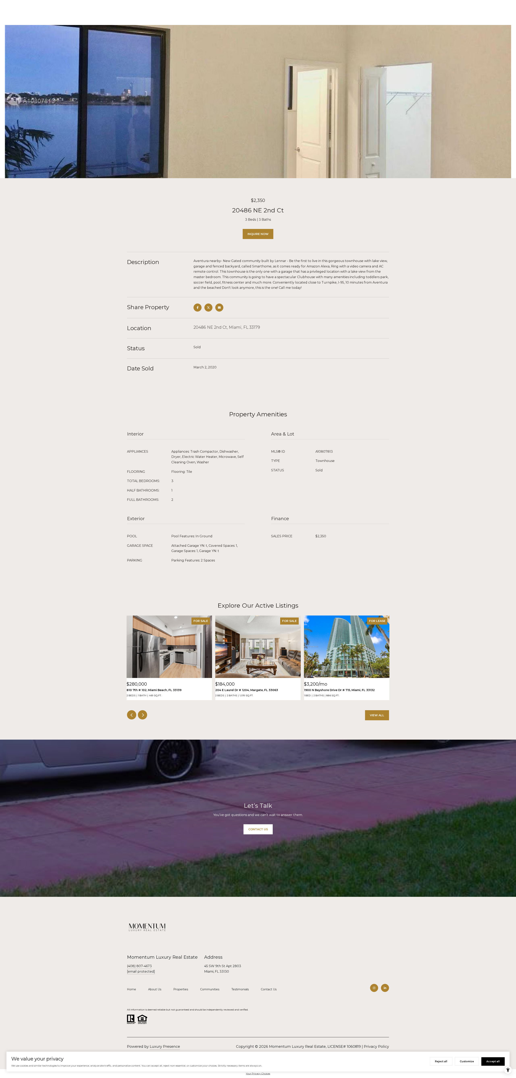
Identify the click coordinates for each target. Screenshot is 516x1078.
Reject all (441, 1061)
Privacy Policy (376, 1046)
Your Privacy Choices (258, 1073)
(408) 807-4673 (139, 966)
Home (131, 989)
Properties (180, 989)
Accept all (493, 1061)
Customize (467, 1061)
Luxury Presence (165, 1046)
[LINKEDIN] (385, 988)
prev (131, 714)
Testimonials (240, 989)
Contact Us (269, 989)
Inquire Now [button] (258, 234)
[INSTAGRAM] (374, 988)
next (142, 714)
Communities (209, 989)
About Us (154, 989)
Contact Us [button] (258, 829)
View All (377, 715)
